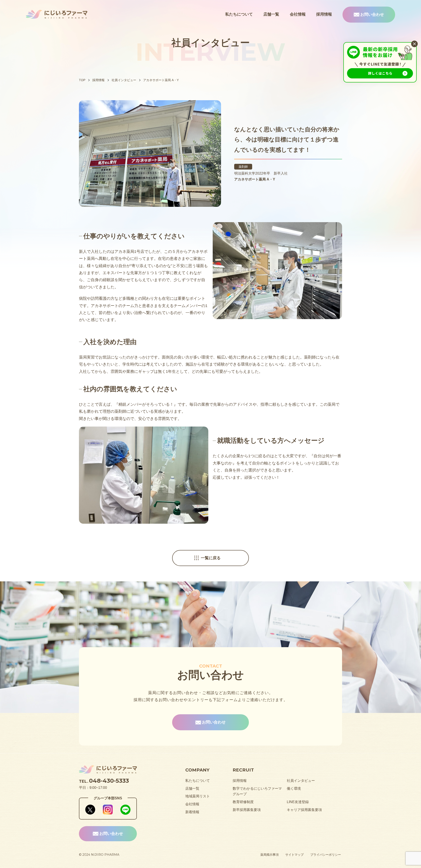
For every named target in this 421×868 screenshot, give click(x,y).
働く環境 (294, 788)
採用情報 (324, 14)
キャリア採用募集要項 (304, 810)
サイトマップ (294, 854)
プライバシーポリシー (325, 854)
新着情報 (192, 812)
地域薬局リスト (197, 796)
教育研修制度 (243, 802)
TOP (82, 80)
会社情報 (298, 14)
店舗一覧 (271, 14)
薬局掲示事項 (269, 854)
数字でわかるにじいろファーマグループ (257, 791)
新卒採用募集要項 (247, 810)
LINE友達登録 (298, 802)
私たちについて (239, 14)
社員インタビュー (124, 80)
